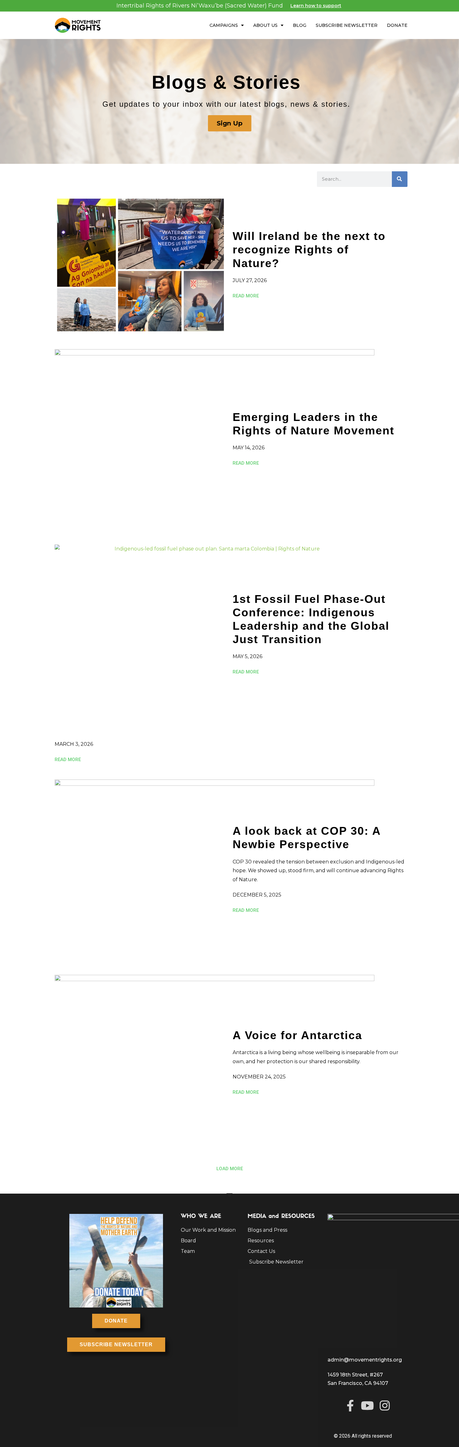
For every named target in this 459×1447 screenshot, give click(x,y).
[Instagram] (384, 1405)
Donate (397, 25)
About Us (265, 25)
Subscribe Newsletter (347, 25)
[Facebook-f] (350, 1405)
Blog (299, 25)
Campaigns (224, 25)
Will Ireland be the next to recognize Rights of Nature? (309, 249)
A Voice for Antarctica (297, 1035)
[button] (229, 1169)
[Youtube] (367, 1405)
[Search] (399, 179)
